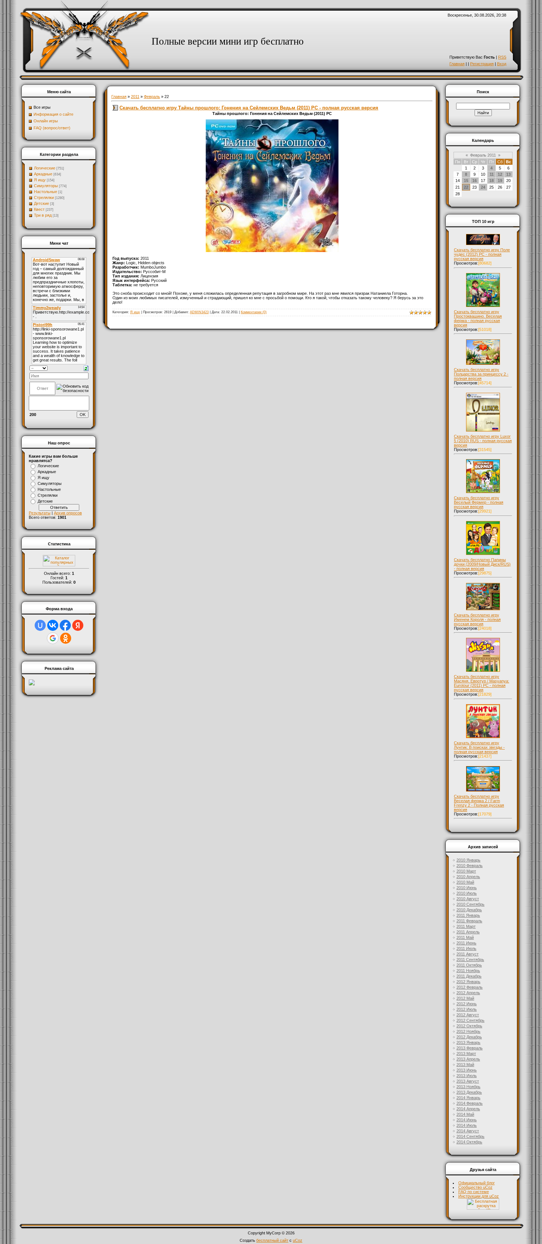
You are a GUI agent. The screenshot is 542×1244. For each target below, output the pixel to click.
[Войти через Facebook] (65, 625)
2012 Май (465, 998)
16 (474, 180)
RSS (502, 57)
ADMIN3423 (199, 312)
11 (492, 174)
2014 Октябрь (469, 1142)
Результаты (40, 513)
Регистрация (482, 64)
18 (491, 180)
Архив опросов (68, 513)
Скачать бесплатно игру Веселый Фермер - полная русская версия (478, 502)
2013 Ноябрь (468, 1086)
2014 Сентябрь (470, 1136)
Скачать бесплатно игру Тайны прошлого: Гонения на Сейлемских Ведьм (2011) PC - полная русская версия (248, 108)
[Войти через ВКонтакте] (52, 625)
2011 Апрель (468, 932)
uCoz (297, 1240)
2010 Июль (466, 893)
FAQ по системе (473, 1191)
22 (466, 187)
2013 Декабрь (469, 1092)
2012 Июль (466, 1009)
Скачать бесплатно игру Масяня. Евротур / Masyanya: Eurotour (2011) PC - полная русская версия (481, 683)
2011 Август (467, 954)
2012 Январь (468, 981)
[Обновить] (86, 368)
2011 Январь (468, 915)
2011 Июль (466, 948)
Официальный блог (476, 1183)
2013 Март (466, 1053)
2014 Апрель (468, 1109)
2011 (135, 96)
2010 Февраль (469, 865)
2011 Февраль (469, 921)
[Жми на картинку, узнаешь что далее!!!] (483, 245)
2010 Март (466, 871)
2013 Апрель (468, 1059)
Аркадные (43, 174)
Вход (501, 64)
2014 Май (465, 1114)
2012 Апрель (468, 992)
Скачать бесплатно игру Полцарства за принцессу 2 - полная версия (481, 374)
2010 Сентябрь (470, 904)
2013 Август (467, 1081)
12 (500, 174)
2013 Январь (468, 1042)
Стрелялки (44, 197)
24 (483, 187)
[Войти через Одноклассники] (65, 638)
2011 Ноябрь (468, 970)
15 (466, 180)
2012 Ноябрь (468, 1031)
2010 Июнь (466, 887)
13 (508, 174)
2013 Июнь (466, 1070)
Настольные (45, 191)
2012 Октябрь (469, 1026)
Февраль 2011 (483, 155)
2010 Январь (468, 860)
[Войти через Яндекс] (77, 625)
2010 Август (467, 899)
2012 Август (467, 1015)
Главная (457, 64)
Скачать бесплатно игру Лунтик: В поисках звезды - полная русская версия (479, 747)
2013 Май (465, 1064)
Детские (41, 203)
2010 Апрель (468, 876)
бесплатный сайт (272, 1240)
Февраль (152, 96)
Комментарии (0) (254, 312)
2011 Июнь (466, 943)
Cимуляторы (46, 186)
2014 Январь (468, 1098)
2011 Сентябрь (470, 959)
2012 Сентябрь (470, 1020)
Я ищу (40, 180)
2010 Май (465, 882)
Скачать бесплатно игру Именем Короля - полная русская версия (477, 619)
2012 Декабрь (469, 1037)
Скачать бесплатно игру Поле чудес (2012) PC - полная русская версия (482, 254)
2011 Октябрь (469, 965)
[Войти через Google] (53, 638)
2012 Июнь (466, 1004)
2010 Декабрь (469, 910)
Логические (44, 168)
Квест (39, 209)
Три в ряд (43, 215)
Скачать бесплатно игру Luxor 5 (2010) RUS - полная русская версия (483, 440)
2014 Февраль (469, 1103)
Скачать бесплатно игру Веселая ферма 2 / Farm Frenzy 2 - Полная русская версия (479, 803)
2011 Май (465, 937)
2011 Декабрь (469, 976)
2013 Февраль (469, 1048)
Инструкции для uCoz (478, 1196)
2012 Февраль (469, 987)
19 (500, 180)
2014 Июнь (466, 1120)
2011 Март (466, 926)
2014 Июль (466, 1125)
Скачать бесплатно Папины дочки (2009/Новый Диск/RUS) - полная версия (482, 564)
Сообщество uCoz (475, 1187)
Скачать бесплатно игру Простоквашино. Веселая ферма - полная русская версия (478, 318)
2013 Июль (466, 1075)
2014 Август (467, 1131)
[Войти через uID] (40, 625)
